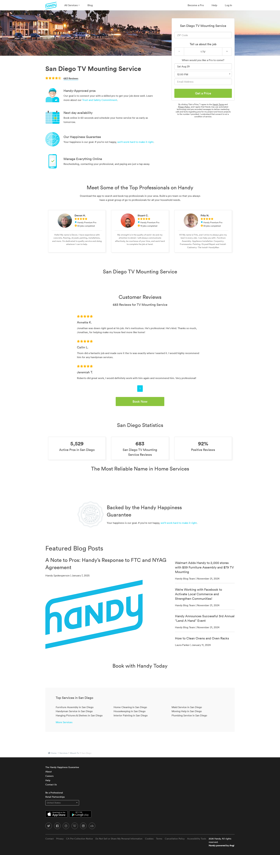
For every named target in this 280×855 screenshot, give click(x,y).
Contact (49, 839)
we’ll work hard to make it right (135, 141)
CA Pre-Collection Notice (79, 839)
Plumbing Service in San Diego (189, 715)
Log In (228, 5)
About (48, 771)
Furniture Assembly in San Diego (74, 707)
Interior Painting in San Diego (131, 715)
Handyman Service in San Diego (74, 711)
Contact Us (51, 784)
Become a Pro (196, 5)
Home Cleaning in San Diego (130, 707)
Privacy (60, 839)
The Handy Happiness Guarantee (62, 767)
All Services (71, 5)
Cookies (149, 839)
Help (214, 5)
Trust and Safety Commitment (99, 100)
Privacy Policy (184, 106)
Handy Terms (218, 104)
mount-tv (74, 753)
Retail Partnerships (55, 796)
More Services (64, 722)
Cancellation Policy (175, 839)
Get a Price (203, 93)
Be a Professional (54, 792)
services (63, 753)
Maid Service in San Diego (187, 707)
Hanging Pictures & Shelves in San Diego (79, 715)
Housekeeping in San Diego (130, 711)
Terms (159, 839)
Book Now (140, 401)
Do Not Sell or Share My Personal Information (118, 839)
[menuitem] (72, 5)
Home (54, 753)
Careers (49, 776)
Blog (90, 5)
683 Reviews (71, 78)
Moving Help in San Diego (187, 711)
